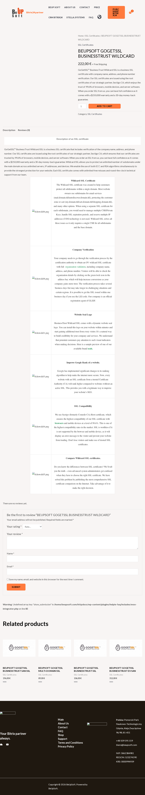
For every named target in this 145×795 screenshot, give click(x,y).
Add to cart (104, 106)
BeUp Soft (54, 7)
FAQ (91, 17)
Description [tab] (9, 130)
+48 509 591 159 (124, 740)
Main (61, 719)
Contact (84, 7)
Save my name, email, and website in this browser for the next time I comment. (46, 579)
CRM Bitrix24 (55, 17)
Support (62, 738)
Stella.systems (75, 17)
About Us (69, 7)
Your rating (14, 526)
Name (10, 553)
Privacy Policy (66, 746)
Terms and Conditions (70, 742)
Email (10, 566)
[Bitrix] (1, 744)
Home (81, 35)
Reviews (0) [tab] (24, 130)
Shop (61, 735)
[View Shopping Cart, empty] (130, 12)
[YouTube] (7, 744)
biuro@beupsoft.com (126, 744)
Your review (15, 534)
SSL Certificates (92, 35)
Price (97, 7)
